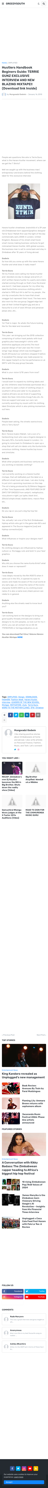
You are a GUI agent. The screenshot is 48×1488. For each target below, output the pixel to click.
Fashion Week (17, 700)
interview (6, 702)
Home (4, 63)
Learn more (18, 1477)
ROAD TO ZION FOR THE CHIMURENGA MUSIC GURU (35, 813)
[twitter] (15, 750)
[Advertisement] (24, 35)
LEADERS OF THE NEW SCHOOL (25, 702)
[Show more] (4, 720)
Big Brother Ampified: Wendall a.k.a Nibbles (34, 779)
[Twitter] (16, 715)
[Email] (38, 715)
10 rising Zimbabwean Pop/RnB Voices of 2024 (34, 1185)
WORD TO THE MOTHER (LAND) (15, 708)
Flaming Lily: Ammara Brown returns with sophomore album (33, 1103)
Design (21, 697)
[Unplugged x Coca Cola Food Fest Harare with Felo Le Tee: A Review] (11, 1223)
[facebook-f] (12, 1468)
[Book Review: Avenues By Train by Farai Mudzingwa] (11, 1088)
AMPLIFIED (12, 63)
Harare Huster (30, 700)
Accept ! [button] (9, 1482)
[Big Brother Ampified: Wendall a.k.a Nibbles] (36, 768)
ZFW (32, 708)
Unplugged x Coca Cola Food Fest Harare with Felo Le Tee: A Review (34, 1222)
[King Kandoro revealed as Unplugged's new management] (24, 1055)
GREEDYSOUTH (15, 3)
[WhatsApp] (21, 715)
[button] (3, 3)
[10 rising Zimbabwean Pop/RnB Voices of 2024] (11, 1185)
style (24, 705)
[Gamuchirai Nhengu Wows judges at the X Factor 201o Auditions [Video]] (12, 801)
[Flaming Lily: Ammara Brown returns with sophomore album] (11, 1103)
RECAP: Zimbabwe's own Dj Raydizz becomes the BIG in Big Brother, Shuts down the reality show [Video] (12, 783)
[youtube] (30, 1468)
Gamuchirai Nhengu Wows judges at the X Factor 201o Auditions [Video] (11, 814)
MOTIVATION (15, 705)
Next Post (41, 1035)
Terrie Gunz (33, 705)
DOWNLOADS (31, 697)
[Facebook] (10, 715)
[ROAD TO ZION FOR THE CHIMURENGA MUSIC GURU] (36, 801)
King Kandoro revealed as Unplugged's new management (23, 1075)
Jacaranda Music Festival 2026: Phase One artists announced (33, 1118)
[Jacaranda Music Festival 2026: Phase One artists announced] (11, 1118)
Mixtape (5, 705)
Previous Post (8, 1035)
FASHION (6, 700)
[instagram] (18, 750)
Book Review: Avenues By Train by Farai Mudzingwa (33, 1088)
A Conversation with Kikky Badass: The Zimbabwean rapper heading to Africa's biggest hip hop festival (20, 1168)
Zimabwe (39, 708)
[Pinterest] (32, 715)
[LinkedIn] (27, 715)
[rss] (36, 1468)
